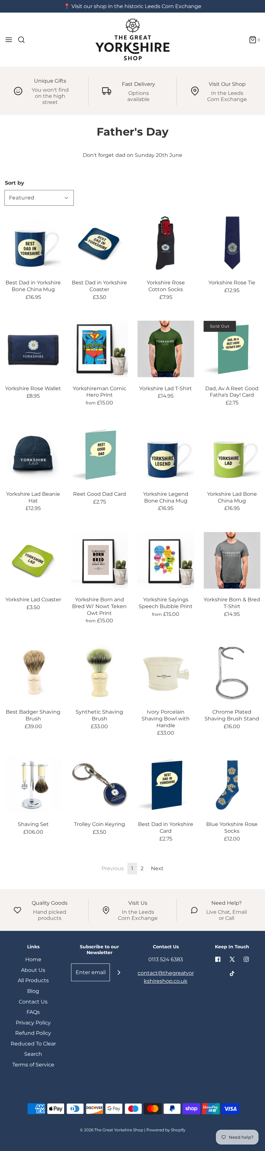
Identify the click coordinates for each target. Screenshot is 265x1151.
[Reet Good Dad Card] (99, 454)
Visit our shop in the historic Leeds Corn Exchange (136, 6)
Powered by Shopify (166, 1129)
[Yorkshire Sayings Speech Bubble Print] (165, 560)
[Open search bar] (23, 39)
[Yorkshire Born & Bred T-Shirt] (232, 560)
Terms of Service (33, 1065)
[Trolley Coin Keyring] (99, 785)
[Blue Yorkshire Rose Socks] (232, 785)
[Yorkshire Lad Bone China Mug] (232, 454)
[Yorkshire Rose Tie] (232, 243)
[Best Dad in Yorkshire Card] (165, 785)
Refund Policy (33, 1033)
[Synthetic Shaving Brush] (99, 672)
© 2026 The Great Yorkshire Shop (111, 1129)
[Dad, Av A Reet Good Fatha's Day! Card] (232, 349)
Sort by (14, 183)
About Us (33, 970)
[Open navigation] (8, 39)
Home (33, 959)
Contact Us (33, 1002)
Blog (33, 991)
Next (157, 868)
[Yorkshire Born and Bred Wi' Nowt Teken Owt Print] (99, 560)
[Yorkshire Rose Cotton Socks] (165, 243)
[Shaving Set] (33, 785)
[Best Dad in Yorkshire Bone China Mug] (33, 243)
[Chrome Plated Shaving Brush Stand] (232, 672)
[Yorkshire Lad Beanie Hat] (33, 454)
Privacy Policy (33, 1023)
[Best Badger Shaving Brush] (33, 672)
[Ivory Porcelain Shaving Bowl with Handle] (165, 672)
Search (33, 1054)
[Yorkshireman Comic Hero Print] (99, 349)
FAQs (33, 1012)
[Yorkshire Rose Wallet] (33, 349)
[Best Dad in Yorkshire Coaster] (99, 243)
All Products (33, 980)
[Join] (119, 972)
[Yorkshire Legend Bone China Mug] (165, 454)
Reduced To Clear (33, 1044)
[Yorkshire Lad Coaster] (33, 560)
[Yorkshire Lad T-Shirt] (165, 349)
